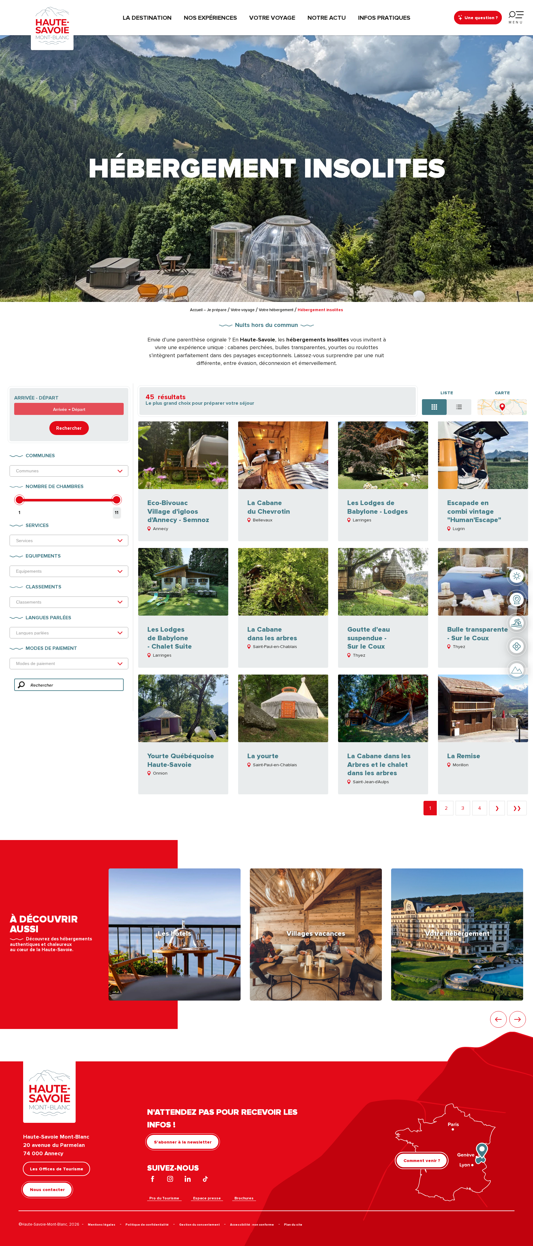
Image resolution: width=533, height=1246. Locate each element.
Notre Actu (327, 17)
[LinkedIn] (187, 1180)
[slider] (19, 500)
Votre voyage (272, 17)
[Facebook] (152, 1180)
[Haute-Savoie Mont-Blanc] (52, 25)
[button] (498, 1019)
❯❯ (517, 808)
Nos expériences (210, 17)
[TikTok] (205, 1180)
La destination (147, 17)
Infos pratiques (384, 17)
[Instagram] (170, 1180)
